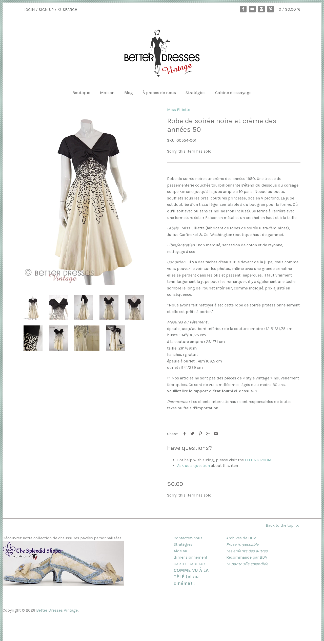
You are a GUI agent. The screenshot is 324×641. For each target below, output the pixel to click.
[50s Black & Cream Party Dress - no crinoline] (58, 338)
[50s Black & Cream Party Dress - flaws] (86, 338)
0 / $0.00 (288, 9)
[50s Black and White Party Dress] (90, 196)
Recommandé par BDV (246, 557)
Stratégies (196, 92)
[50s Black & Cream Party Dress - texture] (33, 338)
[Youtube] (252, 9)
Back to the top (280, 525)
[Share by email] (216, 433)
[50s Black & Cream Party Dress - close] (58, 307)
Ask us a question (193, 465)
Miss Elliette (178, 109)
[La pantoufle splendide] (63, 584)
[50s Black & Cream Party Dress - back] (108, 307)
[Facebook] (243, 9)
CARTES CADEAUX (190, 563)
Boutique (81, 92)
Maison (107, 92)
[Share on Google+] (208, 433)
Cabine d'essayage (233, 92)
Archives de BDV (241, 538)
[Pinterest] (270, 9)
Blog (128, 92)
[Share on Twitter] (192, 433)
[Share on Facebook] (184, 433)
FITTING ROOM (258, 459)
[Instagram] (261, 9)
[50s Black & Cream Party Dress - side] (83, 307)
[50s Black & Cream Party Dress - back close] (134, 307)
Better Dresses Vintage (57, 610)
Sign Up (46, 9)
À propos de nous (159, 92)
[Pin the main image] (200, 433)
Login (29, 9)
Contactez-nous (188, 538)
